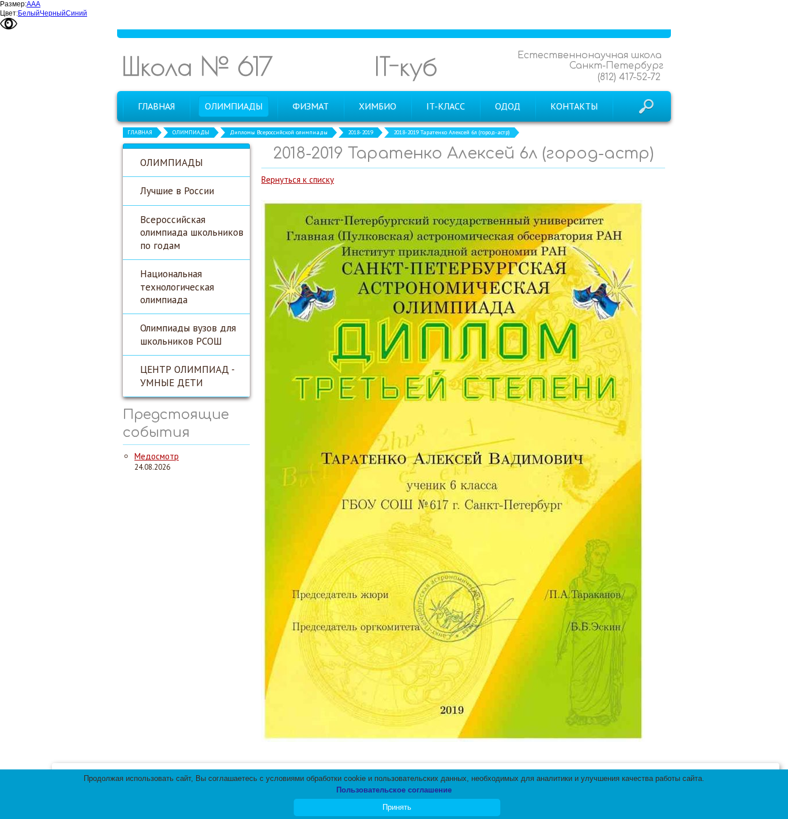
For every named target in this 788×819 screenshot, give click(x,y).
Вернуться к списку (297, 179)
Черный (53, 13)
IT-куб (405, 66)
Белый (29, 13)
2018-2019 (360, 132)
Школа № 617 (197, 66)
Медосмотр (156, 456)
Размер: (13, 4)
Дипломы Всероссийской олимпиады (279, 132)
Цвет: (9, 13)
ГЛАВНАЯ (139, 132)
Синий (76, 13)
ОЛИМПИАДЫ (190, 132)
